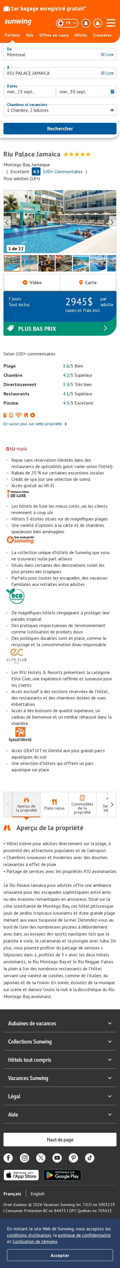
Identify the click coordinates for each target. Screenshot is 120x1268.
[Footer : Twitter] (40, 1158)
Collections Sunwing (30, 1041)
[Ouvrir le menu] (111, 22)
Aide (13, 1114)
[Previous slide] (7, 222)
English (38, 1193)
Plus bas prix (37, 328)
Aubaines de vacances (32, 1022)
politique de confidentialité (84, 1235)
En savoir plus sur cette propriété (32, 423)
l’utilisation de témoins (35, 1241)
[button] (60, 222)
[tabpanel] (60, 911)
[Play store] (62, 1175)
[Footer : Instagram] (24, 1158)
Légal (14, 1095)
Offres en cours (54, 35)
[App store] (21, 1175)
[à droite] (112, 804)
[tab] (26, 804)
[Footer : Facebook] (8, 1158)
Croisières (102, 35)
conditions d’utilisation (29, 1235)
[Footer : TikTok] (89, 1158)
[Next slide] (112, 222)
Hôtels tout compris (29, 1059)
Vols (29, 35)
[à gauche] (7, 804)
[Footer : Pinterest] (73, 1158)
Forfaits (12, 35)
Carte (91, 282)
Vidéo (36, 282)
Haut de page (60, 1139)
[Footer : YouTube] (57, 1158)
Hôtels (81, 35)
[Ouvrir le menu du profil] (97, 23)
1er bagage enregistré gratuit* (48, 8)
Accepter (60, 1255)
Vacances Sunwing (28, 1077)
